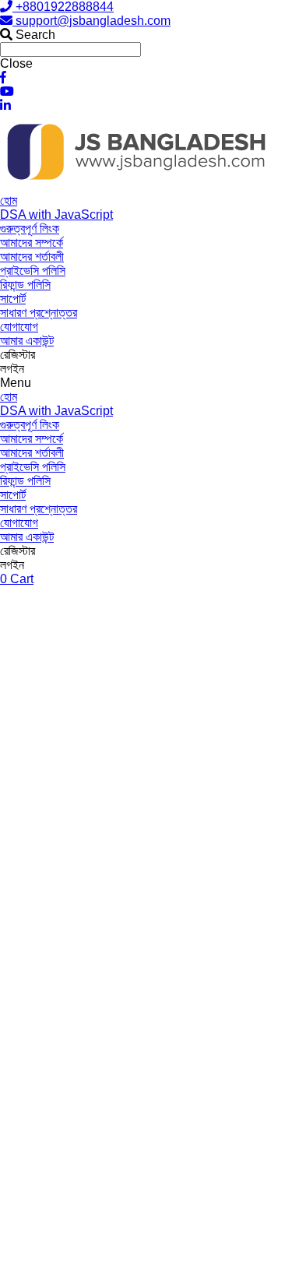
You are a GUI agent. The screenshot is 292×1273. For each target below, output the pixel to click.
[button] (146, 383)
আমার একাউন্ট (27, 340)
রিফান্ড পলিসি (25, 284)
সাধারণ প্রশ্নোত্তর (38, 312)
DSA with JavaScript (56, 214)
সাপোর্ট (13, 298)
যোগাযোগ (19, 326)
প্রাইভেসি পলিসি (32, 270)
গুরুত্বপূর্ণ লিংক (29, 228)
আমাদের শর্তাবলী (32, 256)
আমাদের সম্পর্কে (31, 242)
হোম (8, 200)
